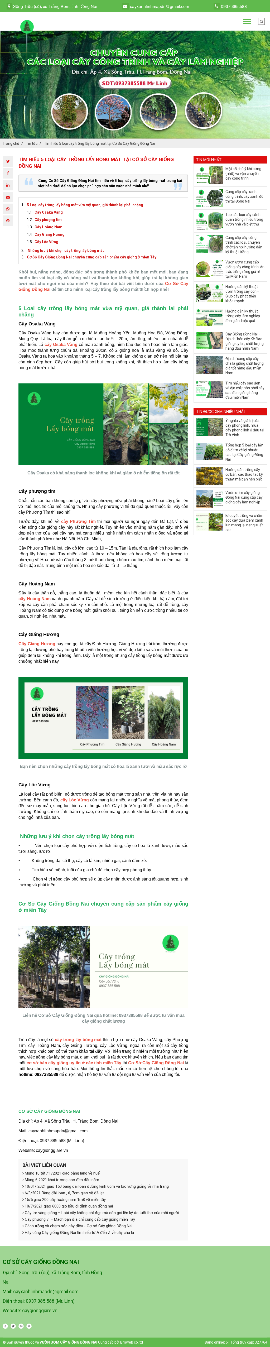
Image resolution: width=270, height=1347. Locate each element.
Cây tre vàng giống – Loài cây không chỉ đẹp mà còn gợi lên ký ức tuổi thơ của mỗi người (101, 1212)
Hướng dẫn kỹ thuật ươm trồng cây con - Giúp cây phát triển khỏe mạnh (242, 294)
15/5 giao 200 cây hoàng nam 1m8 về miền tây (65, 1199)
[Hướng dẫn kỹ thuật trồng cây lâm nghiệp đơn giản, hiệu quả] (209, 317)
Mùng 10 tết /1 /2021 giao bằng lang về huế (62, 1173)
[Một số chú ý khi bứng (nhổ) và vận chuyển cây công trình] (209, 175)
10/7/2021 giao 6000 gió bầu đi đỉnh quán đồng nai (68, 1206)
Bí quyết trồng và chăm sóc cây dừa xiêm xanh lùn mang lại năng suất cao (244, 522)
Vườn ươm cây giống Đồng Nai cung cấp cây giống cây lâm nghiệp (244, 497)
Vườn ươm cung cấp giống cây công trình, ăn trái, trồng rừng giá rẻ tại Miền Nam (244, 269)
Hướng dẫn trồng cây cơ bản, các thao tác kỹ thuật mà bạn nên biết (244, 474)
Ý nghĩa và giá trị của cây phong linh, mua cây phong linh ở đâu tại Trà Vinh (244, 427)
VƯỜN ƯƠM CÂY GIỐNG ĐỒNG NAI (68, 1342)
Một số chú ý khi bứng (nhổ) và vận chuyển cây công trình (243, 173)
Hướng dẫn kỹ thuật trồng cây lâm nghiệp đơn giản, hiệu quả (242, 316)
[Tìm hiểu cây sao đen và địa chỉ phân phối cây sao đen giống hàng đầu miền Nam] (209, 389)
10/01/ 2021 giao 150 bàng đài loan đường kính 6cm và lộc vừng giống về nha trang (96, 1186)
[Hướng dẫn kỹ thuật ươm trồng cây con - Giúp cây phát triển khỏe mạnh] (209, 293)
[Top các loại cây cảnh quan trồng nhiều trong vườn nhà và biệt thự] (209, 221)
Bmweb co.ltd (131, 1342)
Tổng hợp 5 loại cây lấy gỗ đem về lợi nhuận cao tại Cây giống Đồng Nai (244, 452)
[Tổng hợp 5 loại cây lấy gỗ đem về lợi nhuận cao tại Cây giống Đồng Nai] (209, 451)
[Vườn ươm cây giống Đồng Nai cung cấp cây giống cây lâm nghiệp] (209, 499)
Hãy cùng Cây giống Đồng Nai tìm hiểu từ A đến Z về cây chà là (79, 1232)
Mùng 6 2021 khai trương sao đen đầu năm (61, 1179)
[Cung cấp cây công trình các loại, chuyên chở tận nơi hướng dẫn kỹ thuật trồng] (209, 244)
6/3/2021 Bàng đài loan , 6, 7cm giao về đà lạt (64, 1193)
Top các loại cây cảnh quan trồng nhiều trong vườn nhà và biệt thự (244, 219)
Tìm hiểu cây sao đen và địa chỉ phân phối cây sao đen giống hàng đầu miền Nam (244, 390)
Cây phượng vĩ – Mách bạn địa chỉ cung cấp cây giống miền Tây (79, 1219)
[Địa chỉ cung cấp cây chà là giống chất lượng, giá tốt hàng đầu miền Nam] (209, 365)
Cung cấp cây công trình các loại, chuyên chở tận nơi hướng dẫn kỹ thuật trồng (243, 244)
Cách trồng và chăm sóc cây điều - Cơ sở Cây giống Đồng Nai (78, 1226)
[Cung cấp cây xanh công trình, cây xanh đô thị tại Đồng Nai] (209, 198)
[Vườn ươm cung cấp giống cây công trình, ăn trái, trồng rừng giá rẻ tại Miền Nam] (209, 268)
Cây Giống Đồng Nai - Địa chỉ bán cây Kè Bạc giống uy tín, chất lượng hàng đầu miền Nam (244, 341)
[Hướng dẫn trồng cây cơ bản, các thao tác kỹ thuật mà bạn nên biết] (209, 476)
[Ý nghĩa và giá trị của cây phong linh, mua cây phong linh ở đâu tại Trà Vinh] (209, 427)
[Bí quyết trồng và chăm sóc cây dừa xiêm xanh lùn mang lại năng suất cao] (209, 522)
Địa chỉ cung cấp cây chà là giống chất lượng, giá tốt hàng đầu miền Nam (244, 366)
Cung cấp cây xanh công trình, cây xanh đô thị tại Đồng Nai (244, 196)
